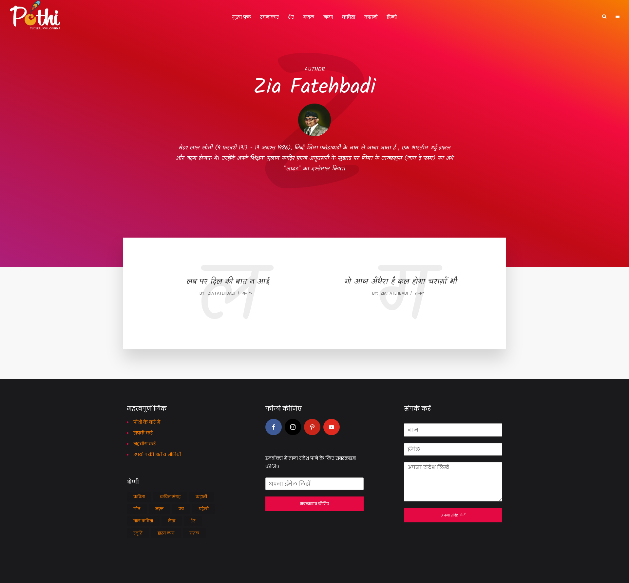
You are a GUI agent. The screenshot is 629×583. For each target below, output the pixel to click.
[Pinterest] (312, 427)
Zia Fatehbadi (221, 293)
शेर (291, 17)
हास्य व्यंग (166, 533)
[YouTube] (331, 427)
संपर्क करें (143, 433)
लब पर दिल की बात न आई (228, 282)
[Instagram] (293, 427)
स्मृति (138, 533)
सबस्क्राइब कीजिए (314, 503)
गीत (136, 509)
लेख (171, 521)
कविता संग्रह (170, 496)
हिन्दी (392, 17)
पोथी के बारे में (146, 422)
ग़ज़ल (308, 17)
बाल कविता (143, 521)
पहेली (204, 509)
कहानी (370, 17)
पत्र (181, 509)
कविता (348, 17)
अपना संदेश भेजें (453, 515)
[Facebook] (273, 427)
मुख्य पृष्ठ (241, 17)
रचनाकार (269, 17)
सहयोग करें (144, 443)
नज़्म (328, 17)
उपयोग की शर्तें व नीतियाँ (157, 454)
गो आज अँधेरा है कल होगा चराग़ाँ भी (400, 282)
